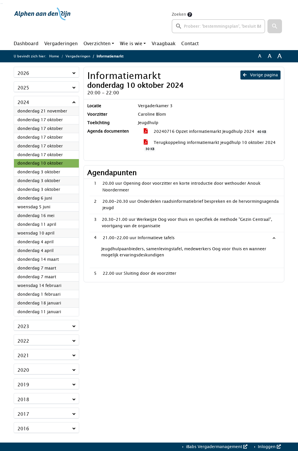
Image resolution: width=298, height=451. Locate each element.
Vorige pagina (263, 75)
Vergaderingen (61, 43)
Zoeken (179, 14)
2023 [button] (23, 326)
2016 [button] (23, 428)
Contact (190, 43)
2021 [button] (23, 355)
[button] (274, 26)
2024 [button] (23, 102)
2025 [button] (23, 87)
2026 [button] (23, 73)
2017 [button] (23, 414)
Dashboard (26, 43)
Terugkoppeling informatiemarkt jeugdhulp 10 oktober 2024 (211, 145)
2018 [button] (23, 399)
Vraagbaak (163, 43)
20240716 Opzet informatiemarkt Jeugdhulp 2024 (209, 131)
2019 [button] (23, 384)
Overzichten (97, 43)
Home (54, 56)
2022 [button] (23, 341)
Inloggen (267, 447)
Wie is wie (131, 43)
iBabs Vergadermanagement (214, 447)
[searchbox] (218, 26)
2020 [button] (23, 370)
